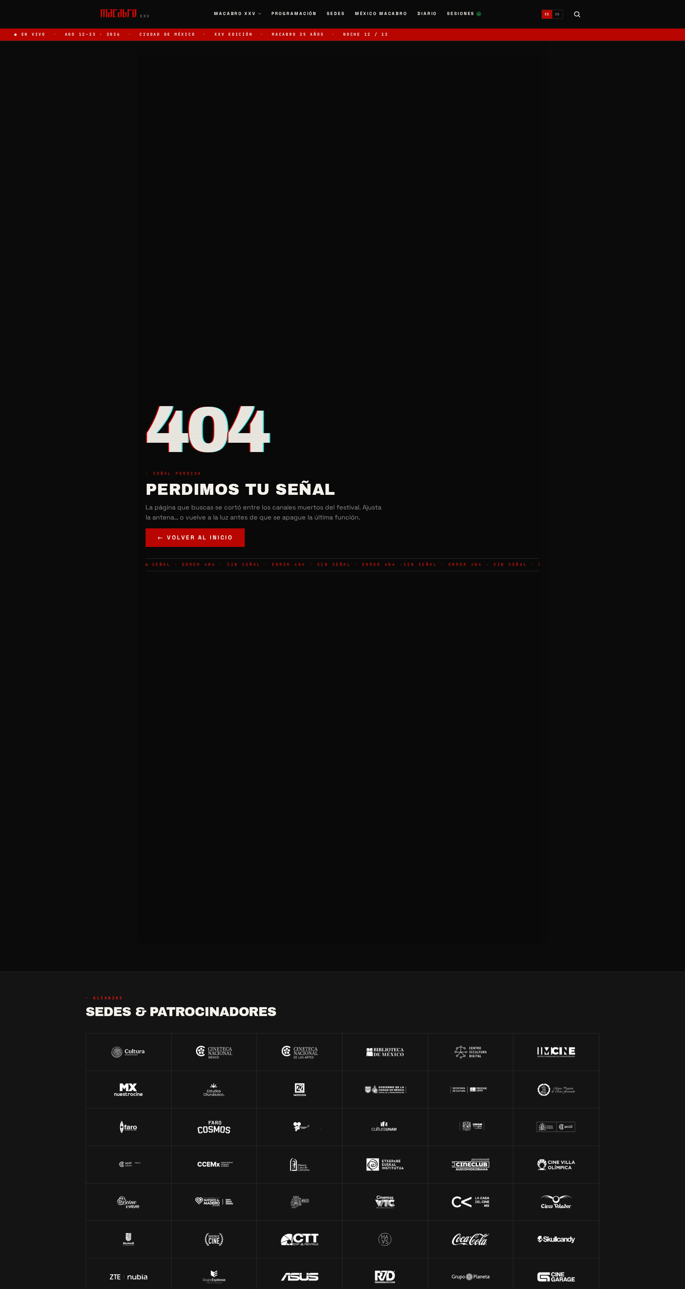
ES (547, 14)
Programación (294, 13)
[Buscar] (577, 14)
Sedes (336, 13)
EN (557, 14)
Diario (427, 13)
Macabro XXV (233, 13)
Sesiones (464, 14)
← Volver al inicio (195, 537)
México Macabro (381, 13)
